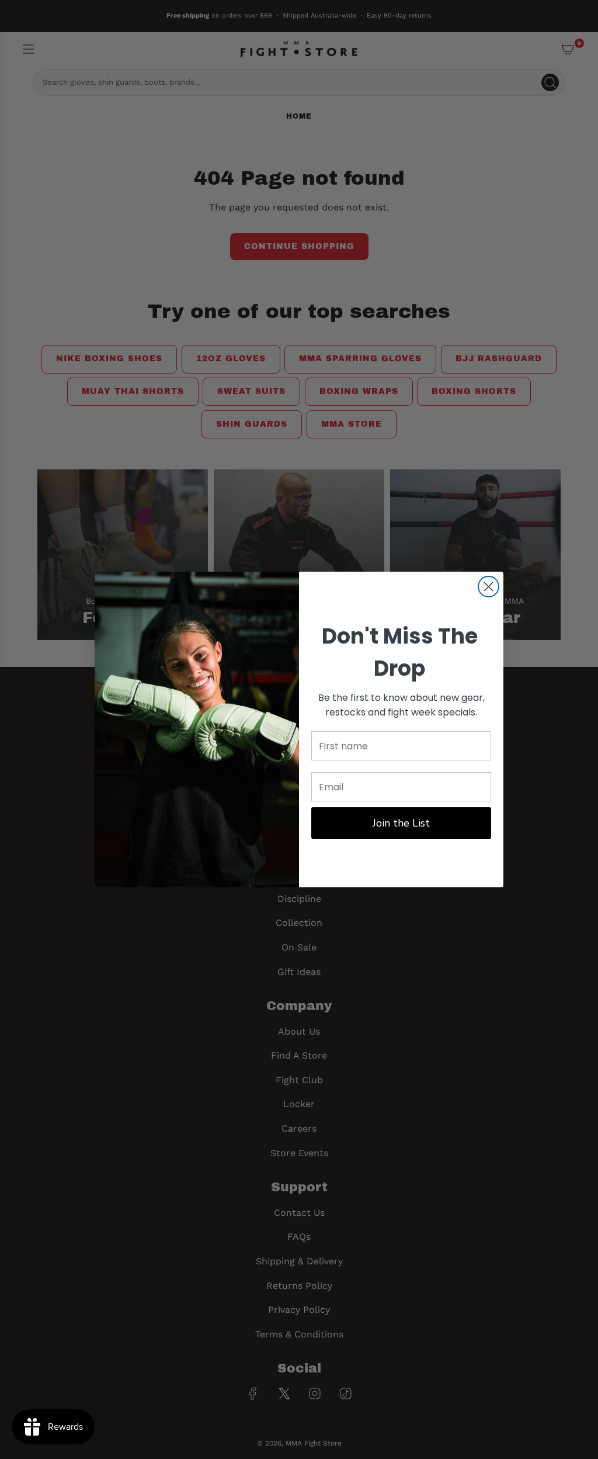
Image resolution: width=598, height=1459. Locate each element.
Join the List (401, 823)
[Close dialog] (488, 586)
